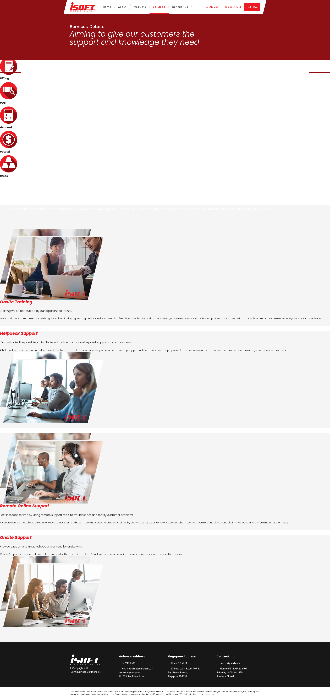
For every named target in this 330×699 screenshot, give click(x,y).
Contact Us (180, 7)
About (122, 7)
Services (159, 7)
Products (140, 7)
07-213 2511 (212, 7)
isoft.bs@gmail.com (230, 663)
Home (107, 7)
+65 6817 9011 (233, 7)
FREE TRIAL (252, 7)
